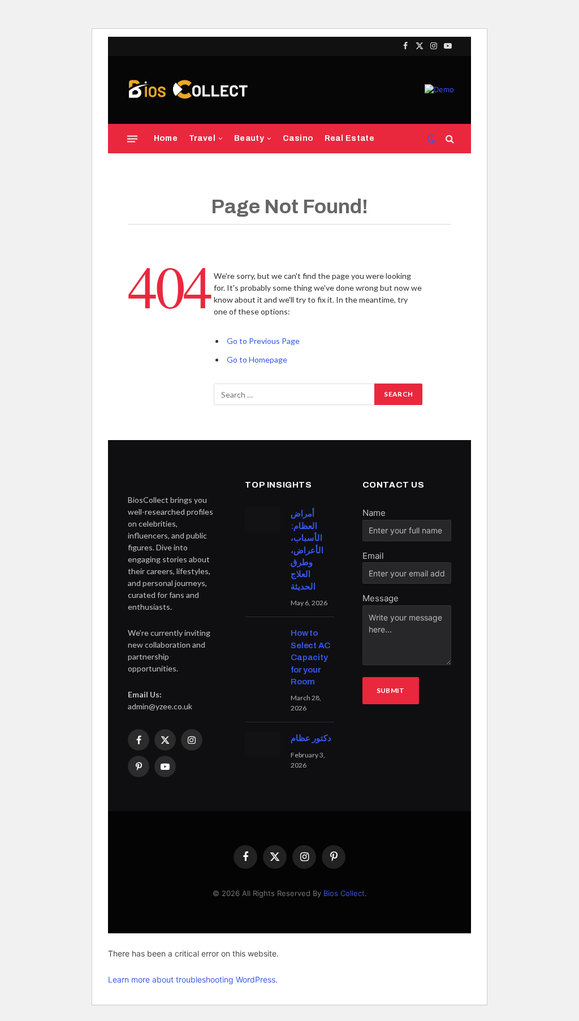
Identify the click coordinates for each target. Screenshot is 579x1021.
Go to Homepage (257, 359)
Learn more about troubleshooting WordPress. (193, 979)
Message (380, 598)
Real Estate (350, 138)
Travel (202, 138)
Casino (298, 138)
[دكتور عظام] (262, 743)
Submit (391, 690)
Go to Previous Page (263, 341)
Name (374, 512)
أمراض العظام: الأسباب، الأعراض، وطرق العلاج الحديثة (307, 550)
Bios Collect (344, 893)
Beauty (249, 138)
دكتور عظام (311, 738)
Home (166, 138)
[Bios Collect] (187, 90)
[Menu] (132, 139)
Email (373, 555)
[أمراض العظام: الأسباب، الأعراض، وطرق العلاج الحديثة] (262, 519)
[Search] (448, 139)
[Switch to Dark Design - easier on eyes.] (431, 138)
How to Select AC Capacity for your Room (310, 657)
